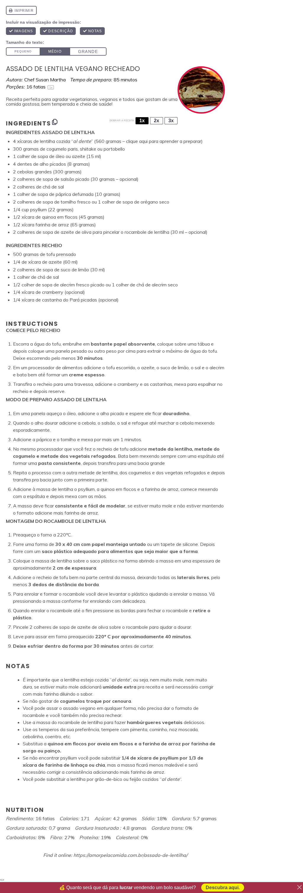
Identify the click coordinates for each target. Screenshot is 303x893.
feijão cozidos (144, 779)
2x (156, 120)
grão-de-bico (108, 779)
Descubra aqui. (223, 887)
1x (142, 120)
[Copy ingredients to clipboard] (54, 121)
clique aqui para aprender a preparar (163, 141)
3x (171, 120)
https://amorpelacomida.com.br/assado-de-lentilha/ (130, 855)
